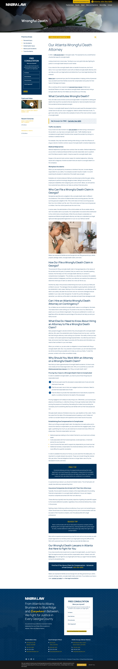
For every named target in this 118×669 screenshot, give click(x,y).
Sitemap (69, 659)
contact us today (57, 578)
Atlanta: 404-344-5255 (103, 1)
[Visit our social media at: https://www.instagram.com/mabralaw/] (33, 659)
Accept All (81, 664)
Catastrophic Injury (29, 46)
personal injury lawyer (75, 87)
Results (77, 5)
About (82, 5)
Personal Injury (27, 40)
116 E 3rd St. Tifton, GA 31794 (54, 643)
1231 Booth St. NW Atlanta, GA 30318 (30, 643)
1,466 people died (58, 55)
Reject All (92, 664)
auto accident (73, 129)
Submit (25, 91)
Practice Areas (70, 5)
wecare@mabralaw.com (33, 651)
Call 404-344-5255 (74, 121)
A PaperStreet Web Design (86, 659)
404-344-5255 (78, 567)
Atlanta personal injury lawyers (58, 369)
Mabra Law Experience (92, 5)
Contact (110, 5)
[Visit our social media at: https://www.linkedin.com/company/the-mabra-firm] (31, 659)
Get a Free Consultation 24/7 (81, 1)
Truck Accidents (28, 51)
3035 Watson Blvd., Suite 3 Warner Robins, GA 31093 (79, 643)
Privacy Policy (75, 659)
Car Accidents (27, 43)
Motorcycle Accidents (29, 48)
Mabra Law (52, 78)
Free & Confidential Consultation (77, 631)
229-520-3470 (53, 647)
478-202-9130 (76, 647)
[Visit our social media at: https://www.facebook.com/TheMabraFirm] (26, 659)
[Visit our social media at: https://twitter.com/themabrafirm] (29, 659)
